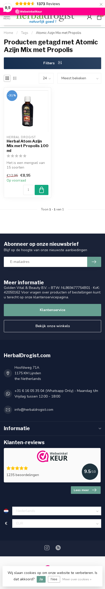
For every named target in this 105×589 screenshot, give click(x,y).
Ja (41, 579)
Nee (54, 579)
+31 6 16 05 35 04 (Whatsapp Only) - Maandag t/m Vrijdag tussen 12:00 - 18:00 (56, 393)
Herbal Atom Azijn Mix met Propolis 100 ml (27, 146)
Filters (49, 63)
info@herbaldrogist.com (34, 409)
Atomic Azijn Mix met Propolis (58, 33)
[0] (99, 17)
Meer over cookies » (76, 579)
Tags (24, 33)
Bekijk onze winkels (52, 326)
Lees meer (81, 490)
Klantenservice (52, 310)
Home (8, 33)
